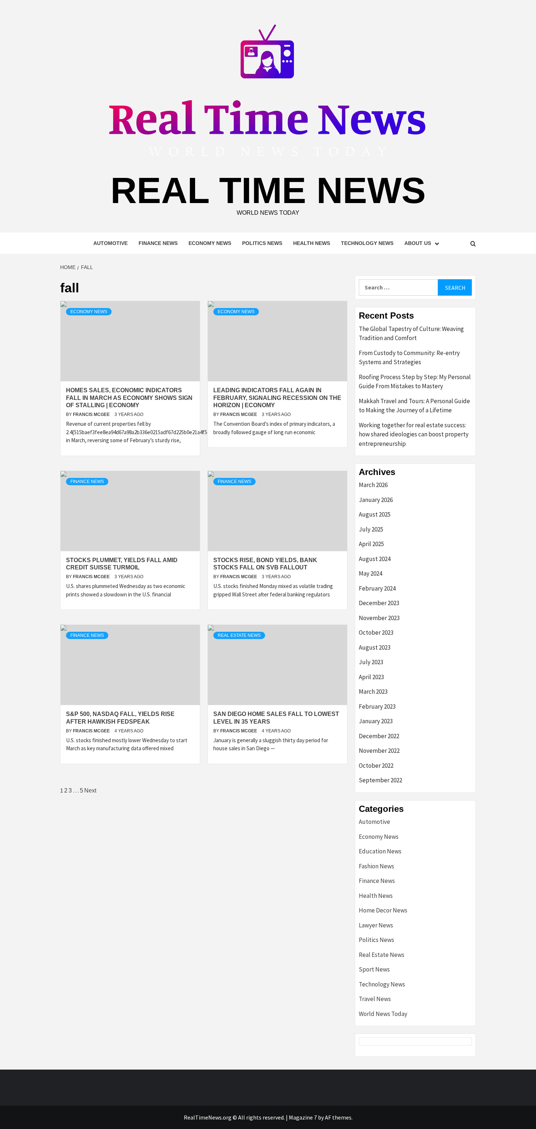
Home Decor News (383, 910)
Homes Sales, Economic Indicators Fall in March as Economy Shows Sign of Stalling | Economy (129, 398)
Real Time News (268, 190)
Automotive (110, 243)
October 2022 (376, 766)
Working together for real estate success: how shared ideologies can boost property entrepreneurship (414, 434)
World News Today (383, 1014)
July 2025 (371, 529)
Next (90, 790)
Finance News (158, 243)
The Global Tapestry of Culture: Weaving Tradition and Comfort (411, 333)
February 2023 (377, 706)
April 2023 (371, 677)
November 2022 (379, 751)
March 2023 (373, 692)
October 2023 (376, 632)
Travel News (375, 999)
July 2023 (371, 662)
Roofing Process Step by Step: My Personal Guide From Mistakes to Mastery (415, 381)
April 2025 (371, 544)
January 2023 (376, 721)
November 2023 (379, 618)
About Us (417, 243)
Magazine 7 (303, 1117)
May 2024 (370, 573)
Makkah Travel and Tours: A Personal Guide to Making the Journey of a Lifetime (414, 405)
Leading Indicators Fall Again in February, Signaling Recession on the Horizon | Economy (277, 398)
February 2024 (377, 588)
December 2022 (379, 736)
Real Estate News (239, 635)
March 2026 (373, 485)
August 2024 (375, 559)
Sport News (374, 969)
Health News (311, 243)
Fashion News (376, 866)
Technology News (367, 243)
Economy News (210, 243)
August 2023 (375, 647)
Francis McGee (92, 414)
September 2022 (380, 780)
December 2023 (379, 603)
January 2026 (376, 500)
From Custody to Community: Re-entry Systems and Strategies (409, 357)
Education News (380, 851)
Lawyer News (376, 925)
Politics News (262, 243)
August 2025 (375, 514)
